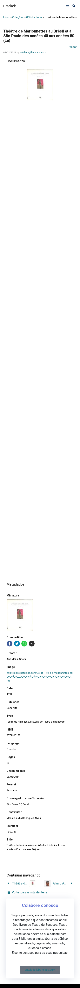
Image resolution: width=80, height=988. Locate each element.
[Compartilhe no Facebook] (9, 643)
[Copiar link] (32, 643)
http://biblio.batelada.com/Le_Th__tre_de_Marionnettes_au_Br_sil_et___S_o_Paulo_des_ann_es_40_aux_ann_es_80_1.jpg (40, 676)
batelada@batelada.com (33, 52)
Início (6, 17)
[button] (74, 6)
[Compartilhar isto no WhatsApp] (24, 643)
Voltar (73, 46)
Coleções (17, 17)
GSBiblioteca (34, 17)
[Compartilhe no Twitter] (17, 643)
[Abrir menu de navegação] (67, 6)
